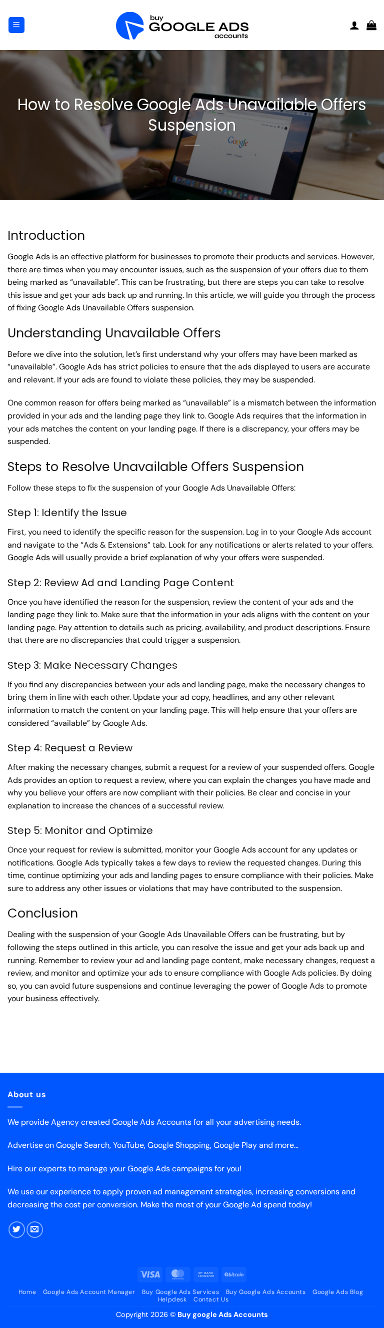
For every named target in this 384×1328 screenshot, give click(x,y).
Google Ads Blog (337, 1292)
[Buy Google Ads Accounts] (192, 25)
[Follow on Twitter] (16, 1229)
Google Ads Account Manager (89, 1292)
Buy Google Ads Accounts (266, 1292)
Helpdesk (172, 1299)
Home (27, 1292)
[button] (16, 25)
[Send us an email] (34, 1229)
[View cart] (371, 25)
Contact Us (211, 1299)
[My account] (355, 25)
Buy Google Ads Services (180, 1292)
